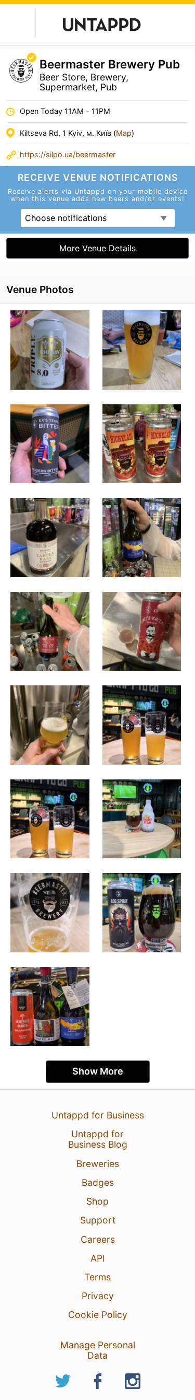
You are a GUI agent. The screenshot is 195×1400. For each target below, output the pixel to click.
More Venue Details (97, 248)
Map (124, 133)
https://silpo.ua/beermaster (67, 154)
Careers (98, 1239)
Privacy (98, 1295)
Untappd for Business (97, 1115)
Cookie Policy (97, 1314)
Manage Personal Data (97, 1350)
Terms (97, 1276)
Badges (98, 1182)
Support (97, 1220)
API (97, 1258)
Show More (97, 1071)
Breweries (97, 1163)
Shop (97, 1201)
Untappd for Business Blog (97, 1139)
